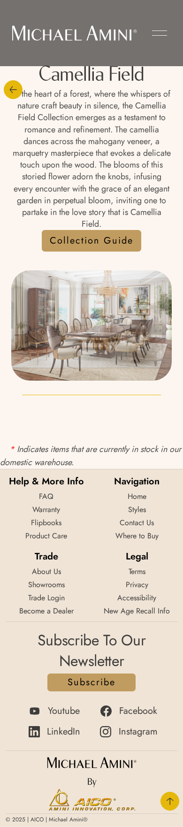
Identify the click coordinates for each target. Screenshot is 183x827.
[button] (159, 33)
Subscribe (91, 682)
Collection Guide (91, 240)
